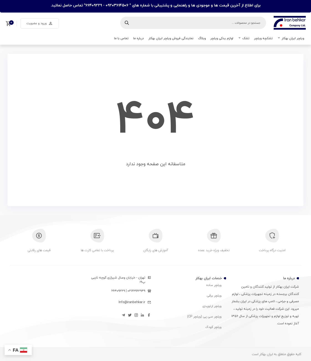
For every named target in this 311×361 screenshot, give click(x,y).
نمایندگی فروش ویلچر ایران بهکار (171, 38)
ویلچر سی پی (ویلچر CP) (204, 317)
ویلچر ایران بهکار (293, 38)
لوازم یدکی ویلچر (221, 38)
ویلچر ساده (214, 285)
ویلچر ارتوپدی (212, 306)
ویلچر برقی (214, 296)
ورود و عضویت (36, 23)
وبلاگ (202, 38)
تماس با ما (121, 38)
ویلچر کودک (213, 327)
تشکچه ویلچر (263, 38)
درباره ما (138, 38)
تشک (246, 38)
